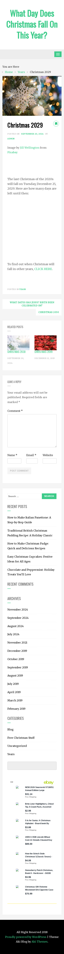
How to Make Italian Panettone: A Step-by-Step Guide (29, 520)
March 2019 (14, 700)
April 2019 (14, 692)
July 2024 (13, 634)
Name (12, 455)
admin (11, 138)
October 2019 (15, 659)
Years (22, 289)
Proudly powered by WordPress (26, 937)
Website (48, 455)
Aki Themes (40, 941)
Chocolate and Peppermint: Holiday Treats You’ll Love (30, 572)
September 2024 (18, 617)
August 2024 (15, 626)
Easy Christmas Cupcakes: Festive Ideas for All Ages (30, 559)
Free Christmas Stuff (20, 737)
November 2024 (17, 609)
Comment (15, 410)
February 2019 (16, 708)
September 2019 (17, 667)
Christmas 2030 (48, 312)
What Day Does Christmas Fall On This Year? (32, 24)
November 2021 (17, 642)
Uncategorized (17, 746)
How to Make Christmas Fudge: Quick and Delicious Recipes (28, 546)
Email (31, 455)
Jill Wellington (29, 147)
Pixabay (12, 152)
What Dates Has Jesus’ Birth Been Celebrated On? (32, 304)
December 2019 (17, 650)
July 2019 (13, 683)
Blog (10, 729)
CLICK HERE (43, 269)
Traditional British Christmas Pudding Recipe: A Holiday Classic (30, 533)
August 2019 (15, 675)
